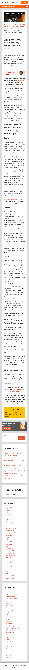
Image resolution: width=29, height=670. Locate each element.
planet (8, 612)
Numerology (9, 610)
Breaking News (17, 32)
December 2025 (11, 526)
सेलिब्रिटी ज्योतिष (10, 657)
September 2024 (11, 560)
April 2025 (9, 544)
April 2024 (9, 571)
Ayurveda (8, 592)
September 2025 (11, 533)
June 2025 (9, 539)
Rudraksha (9, 621)
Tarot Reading (10, 626)
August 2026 (9, 508)
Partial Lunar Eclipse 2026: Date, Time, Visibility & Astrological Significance (13, 455)
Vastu (7, 635)
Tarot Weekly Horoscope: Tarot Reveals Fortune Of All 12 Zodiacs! (13, 409)
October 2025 (10, 530)
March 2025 (9, 546)
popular (8, 614)
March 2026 (9, 519)
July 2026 (8, 510)
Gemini (15, 214)
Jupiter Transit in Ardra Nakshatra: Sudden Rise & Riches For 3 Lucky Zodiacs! (14, 414)
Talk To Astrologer (9, 2)
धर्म (6, 648)
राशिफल (8, 651)
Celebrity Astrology (11, 599)
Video (7, 639)
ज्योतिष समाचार (9, 646)
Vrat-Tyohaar (9, 641)
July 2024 (8, 564)
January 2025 (10, 551)
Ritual (7, 619)
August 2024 (9, 562)
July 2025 (8, 537)
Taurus (23, 144)
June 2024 (9, 567)
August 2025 (9, 535)
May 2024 (9, 569)
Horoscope (6, 34)
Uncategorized (10, 630)
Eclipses (8, 603)
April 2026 (9, 517)
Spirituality (9, 623)
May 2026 (9, 515)
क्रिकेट (7, 644)
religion (8, 617)
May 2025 (9, 542)
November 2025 (11, 528)
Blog (7, 594)
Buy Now (8, 428)
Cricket (8, 601)
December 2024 (11, 553)
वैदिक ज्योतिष (9, 655)
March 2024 (9, 573)
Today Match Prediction (13, 628)
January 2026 (10, 524)
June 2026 (9, 512)
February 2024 (10, 576)
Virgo (7, 260)
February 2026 (10, 521)
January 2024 (10, 578)
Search (6, 435)
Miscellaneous (10, 608)
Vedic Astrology (10, 637)
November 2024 (11, 555)
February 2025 (10, 549)
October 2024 (10, 558)
